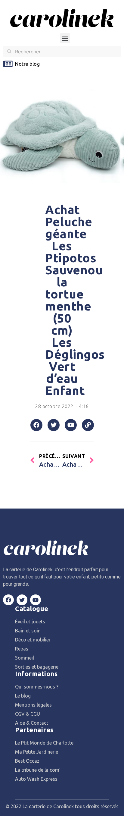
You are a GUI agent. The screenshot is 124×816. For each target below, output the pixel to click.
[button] (65, 38)
